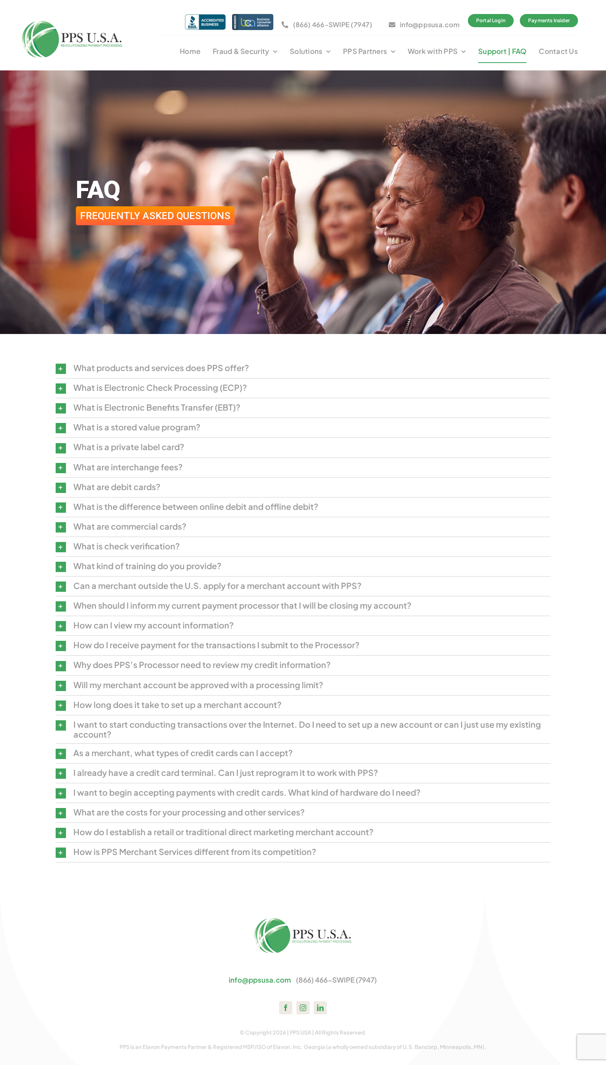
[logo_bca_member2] (252, 17)
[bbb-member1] (205, 17)
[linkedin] (320, 1007)
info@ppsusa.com (260, 979)
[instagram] (303, 1007)
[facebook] (285, 1007)
